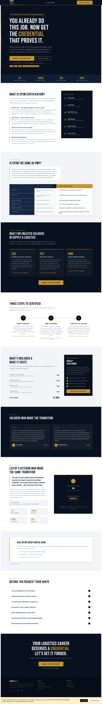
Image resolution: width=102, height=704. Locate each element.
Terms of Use (41, 683)
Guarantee (40, 688)
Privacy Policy (41, 684)
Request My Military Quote (22, 58)
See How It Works (43, 58)
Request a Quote (70, 684)
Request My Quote (84, 2)
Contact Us (69, 683)
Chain (16, 2)
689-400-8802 (50, 2)
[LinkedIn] (18, 690)
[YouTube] (21, 690)
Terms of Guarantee (14, 563)
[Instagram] (14, 690)
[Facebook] (10, 690)
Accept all (84, 700)
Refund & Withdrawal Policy (44, 686)
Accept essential (94, 700)
